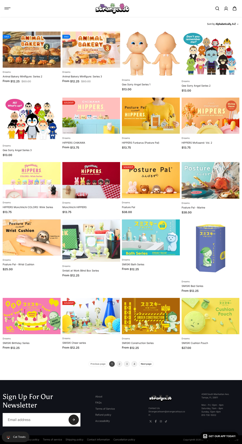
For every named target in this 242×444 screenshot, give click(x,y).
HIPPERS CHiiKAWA (73, 142)
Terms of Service (105, 408)
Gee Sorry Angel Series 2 (196, 85)
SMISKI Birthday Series (16, 342)
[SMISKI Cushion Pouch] (211, 316)
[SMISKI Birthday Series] (32, 316)
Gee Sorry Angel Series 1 (136, 84)
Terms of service (52, 439)
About (98, 396)
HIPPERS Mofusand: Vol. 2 (197, 142)
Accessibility (102, 420)
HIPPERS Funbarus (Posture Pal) (140, 142)
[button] (234, 8)
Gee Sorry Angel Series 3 (17, 150)
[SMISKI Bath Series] (151, 237)
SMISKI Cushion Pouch (195, 342)
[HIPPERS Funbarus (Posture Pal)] (151, 116)
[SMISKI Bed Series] (211, 248)
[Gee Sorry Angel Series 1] (151, 54)
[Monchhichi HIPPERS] (91, 180)
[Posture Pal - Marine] (211, 180)
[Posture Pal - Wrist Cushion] (32, 237)
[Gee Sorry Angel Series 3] (32, 119)
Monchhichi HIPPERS (74, 207)
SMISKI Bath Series (133, 264)
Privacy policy (31, 439)
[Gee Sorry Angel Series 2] (211, 54)
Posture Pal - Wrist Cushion (18, 264)
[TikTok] (166, 421)
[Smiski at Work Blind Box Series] (91, 240)
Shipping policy (74, 439)
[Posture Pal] (151, 180)
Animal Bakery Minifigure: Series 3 (82, 76)
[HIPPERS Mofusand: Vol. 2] (211, 116)
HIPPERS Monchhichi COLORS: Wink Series (28, 207)
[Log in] (226, 8)
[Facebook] (156, 421)
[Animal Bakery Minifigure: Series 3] (91, 50)
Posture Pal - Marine (193, 207)
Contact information (98, 439)
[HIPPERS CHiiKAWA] (91, 116)
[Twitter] (150, 421)
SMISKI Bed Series (192, 285)
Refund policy (103, 414)
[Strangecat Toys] (112, 8)
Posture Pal (128, 207)
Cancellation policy (124, 439)
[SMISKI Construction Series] (151, 316)
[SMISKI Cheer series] (91, 316)
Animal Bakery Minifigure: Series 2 (22, 76)
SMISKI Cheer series (74, 342)
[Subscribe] (74, 420)
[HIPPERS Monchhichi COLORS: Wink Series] (32, 180)
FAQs (98, 402)
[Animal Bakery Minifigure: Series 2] (32, 50)
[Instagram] (161, 421)
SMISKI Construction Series (138, 342)
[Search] (217, 8)
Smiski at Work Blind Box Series (80, 270)
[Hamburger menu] (7, 8)
